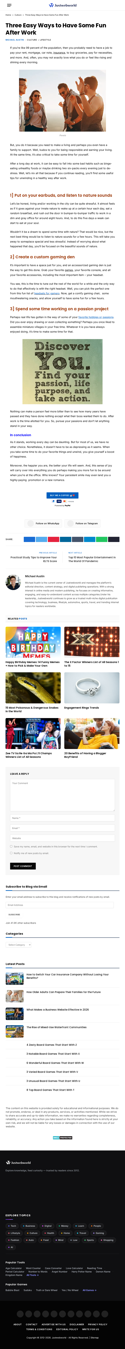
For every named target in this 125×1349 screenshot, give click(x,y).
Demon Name (103, 1271)
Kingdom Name (14, 1275)
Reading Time (94, 1268)
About (18, 1324)
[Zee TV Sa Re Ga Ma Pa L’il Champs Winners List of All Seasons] (33, 733)
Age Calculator (14, 1268)
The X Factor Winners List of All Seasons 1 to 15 (91, 664)
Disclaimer (77, 1324)
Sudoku (28, 1290)
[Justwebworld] (62, 5)
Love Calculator (74, 1268)
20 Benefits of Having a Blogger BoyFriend (85, 755)
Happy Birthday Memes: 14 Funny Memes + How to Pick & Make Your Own (33, 664)
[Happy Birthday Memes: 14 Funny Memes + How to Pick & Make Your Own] (33, 642)
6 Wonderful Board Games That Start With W (55, 1063)
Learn (81, 1226)
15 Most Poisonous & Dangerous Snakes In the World (32, 709)
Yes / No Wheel (70, 1290)
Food (46, 1240)
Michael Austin (15, 40)
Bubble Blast (12, 1290)
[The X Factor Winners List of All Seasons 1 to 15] (91, 642)
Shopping (108, 1240)
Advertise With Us (54, 1324)
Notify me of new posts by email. (31, 853)
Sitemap (95, 1337)
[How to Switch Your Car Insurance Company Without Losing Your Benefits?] (15, 978)
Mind (60, 1240)
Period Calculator (15, 1271)
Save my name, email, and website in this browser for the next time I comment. (56, 846)
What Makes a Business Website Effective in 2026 (58, 1009)
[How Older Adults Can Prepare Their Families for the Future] (15, 996)
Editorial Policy (67, 1329)
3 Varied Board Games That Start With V (52, 1072)
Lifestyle (45, 40)
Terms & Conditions (39, 1329)
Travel (82, 1233)
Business (30, 1226)
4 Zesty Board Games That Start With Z (52, 1045)
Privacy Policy (97, 1324)
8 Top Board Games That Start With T (50, 1090)
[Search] (116, 5)
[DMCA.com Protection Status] (62, 1138)
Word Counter (33, 1268)
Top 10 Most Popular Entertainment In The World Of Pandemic (92, 559)
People (97, 1226)
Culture (18, 15)
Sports (90, 1240)
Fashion (15, 1240)
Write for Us (90, 1329)
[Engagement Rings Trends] (91, 687)
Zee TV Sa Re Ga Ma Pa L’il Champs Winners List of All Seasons (29, 755)
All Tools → (33, 1275)
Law (75, 1240)
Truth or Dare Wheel (46, 1290)
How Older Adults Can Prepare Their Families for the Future (64, 992)
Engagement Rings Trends (81, 708)
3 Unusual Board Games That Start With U (53, 1081)
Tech (13, 1226)
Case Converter (53, 1268)
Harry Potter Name (82, 1271)
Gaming (100, 1233)
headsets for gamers (46, 293)
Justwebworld (59, 1337)
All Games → (90, 1290)
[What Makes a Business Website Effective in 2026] (15, 1014)
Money (64, 1226)
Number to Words (38, 1271)
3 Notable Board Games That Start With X (53, 1054)
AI (12, 1247)
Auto (31, 1240)
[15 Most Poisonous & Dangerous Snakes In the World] (33, 687)
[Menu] (9, 5)
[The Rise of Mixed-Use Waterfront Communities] (15, 1031)
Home (8, 15)
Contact (31, 1324)
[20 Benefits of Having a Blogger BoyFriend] (91, 733)
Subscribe (14, 914)
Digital (48, 1226)
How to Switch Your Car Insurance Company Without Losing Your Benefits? (68, 976)
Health (50, 1233)
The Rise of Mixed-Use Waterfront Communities (57, 1027)
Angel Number (59, 1271)
